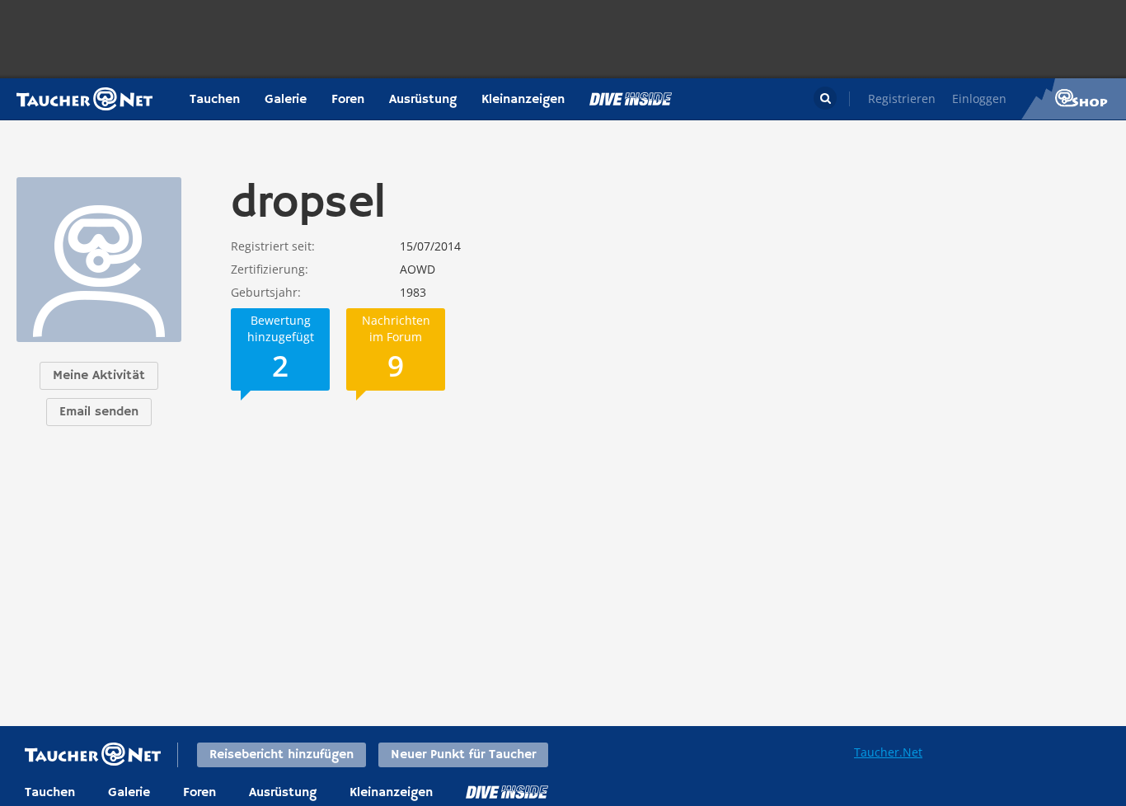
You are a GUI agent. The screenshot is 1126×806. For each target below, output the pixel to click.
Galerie (286, 99)
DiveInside (507, 792)
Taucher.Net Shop (1073, 98)
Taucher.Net (888, 752)
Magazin (630, 98)
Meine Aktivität (99, 376)
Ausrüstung (423, 99)
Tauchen (215, 99)
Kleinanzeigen (523, 99)
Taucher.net (84, 98)
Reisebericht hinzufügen (281, 755)
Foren (347, 99)
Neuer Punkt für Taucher (463, 755)
